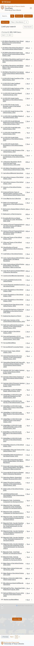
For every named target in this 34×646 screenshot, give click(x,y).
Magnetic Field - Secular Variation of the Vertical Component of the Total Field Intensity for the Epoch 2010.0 (13, 546)
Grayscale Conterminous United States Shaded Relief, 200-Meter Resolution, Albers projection (13, 467)
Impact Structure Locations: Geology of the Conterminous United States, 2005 (12, 484)
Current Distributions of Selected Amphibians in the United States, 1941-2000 (13, 311)
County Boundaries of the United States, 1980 (13, 290)
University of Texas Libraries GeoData (13, 9)
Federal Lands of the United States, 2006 (11, 332)
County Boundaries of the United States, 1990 (13, 295)
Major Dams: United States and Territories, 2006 (12, 569)
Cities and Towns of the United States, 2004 (12, 238)
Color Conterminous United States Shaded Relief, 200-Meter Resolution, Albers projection (13, 266)
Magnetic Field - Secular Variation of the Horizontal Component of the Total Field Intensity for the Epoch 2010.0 (13, 525)
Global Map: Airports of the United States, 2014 (13, 445)
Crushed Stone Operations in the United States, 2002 (13, 305)
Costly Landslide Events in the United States (12, 280)
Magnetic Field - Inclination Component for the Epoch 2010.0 (13, 512)
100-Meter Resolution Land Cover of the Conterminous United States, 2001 (13, 60)
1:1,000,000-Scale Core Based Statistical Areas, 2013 (12, 94)
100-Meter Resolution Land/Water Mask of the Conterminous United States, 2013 (13, 67)
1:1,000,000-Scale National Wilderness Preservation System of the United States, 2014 (13, 122)
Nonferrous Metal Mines (11, 599)
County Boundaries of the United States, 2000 (13, 300)
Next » (19, 32)
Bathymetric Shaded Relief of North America (14, 209)
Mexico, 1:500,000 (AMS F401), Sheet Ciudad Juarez (12, 578)
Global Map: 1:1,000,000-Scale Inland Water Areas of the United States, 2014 (13, 407)
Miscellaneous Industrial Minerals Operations (13, 583)
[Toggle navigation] (31, 8)
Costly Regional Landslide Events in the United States (14, 285)
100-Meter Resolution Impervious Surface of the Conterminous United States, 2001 (13, 54)
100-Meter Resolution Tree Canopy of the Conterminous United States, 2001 (13, 73)
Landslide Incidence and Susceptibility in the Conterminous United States (13, 495)
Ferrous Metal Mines (9, 343)
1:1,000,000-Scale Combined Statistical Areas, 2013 (11, 84)
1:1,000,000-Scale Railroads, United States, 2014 (12, 133)
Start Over (5, 22)
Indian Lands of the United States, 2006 (13, 489)
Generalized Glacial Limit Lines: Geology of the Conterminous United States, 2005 (12, 357)
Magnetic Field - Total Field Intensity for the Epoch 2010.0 (12, 552)
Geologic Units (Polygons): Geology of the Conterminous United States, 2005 (14, 385)
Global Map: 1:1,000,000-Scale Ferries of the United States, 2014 (13, 401)
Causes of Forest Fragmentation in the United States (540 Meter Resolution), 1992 (13, 232)
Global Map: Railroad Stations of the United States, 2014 (13, 455)
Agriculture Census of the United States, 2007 (13, 182)
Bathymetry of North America (12, 214)
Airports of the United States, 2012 (12, 187)
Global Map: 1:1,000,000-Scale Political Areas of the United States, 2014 (12, 420)
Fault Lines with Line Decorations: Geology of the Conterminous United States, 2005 (13, 326)
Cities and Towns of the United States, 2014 (12, 243)
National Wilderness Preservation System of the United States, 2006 (13, 594)
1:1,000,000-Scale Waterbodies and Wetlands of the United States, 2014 (14, 157)
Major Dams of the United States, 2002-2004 (13, 564)
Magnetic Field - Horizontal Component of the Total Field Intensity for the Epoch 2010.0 (12, 507)
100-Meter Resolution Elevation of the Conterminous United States (12, 48)
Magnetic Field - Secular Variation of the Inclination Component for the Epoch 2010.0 (13, 532)
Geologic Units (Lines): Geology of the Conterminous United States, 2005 (13, 378)
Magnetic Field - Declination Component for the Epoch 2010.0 (13, 501)
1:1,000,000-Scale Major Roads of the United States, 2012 (13, 116)
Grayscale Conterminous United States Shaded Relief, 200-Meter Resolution (13, 461)
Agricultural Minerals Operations (13, 173)
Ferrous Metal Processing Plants (13, 347)
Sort (3, 35)
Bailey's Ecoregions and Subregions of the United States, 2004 (13, 204)
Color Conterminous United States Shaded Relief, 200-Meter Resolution (14, 259)
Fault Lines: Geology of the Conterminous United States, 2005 (14, 320)
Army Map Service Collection (12, 198)
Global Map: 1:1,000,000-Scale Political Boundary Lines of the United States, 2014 (12, 427)
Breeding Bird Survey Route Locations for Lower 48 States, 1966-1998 (12, 219)
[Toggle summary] (31, 41)
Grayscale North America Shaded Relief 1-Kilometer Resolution (13, 473)
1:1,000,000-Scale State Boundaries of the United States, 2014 (13, 145)
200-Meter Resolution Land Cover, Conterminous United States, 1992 (14, 168)
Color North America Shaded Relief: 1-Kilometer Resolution (14, 271)
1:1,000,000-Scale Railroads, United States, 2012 (12, 128)
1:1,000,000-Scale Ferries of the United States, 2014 (13, 111)
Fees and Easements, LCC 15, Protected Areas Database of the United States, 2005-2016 (13, 338)
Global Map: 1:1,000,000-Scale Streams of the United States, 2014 (12, 440)
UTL (13, 643)
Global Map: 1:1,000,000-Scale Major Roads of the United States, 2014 (13, 414)
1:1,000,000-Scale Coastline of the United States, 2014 (13, 79)
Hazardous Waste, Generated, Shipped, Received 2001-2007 (12, 478)
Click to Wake (17, 619)
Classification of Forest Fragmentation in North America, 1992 (13, 249)
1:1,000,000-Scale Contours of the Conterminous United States (13, 89)
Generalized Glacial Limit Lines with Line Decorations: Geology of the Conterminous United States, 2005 (14, 365)
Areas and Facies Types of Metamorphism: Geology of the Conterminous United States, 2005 (14, 193)
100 (11, 35)
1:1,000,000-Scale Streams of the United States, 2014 (13, 151)
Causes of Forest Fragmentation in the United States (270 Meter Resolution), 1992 (13, 226)
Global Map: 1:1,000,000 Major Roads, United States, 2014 (12, 390)
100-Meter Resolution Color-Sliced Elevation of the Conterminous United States (12, 42)
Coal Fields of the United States (13, 254)
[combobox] (5, 16)
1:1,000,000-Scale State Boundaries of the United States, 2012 (13, 139)
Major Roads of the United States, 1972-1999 (13, 574)
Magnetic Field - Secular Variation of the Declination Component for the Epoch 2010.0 (13, 518)
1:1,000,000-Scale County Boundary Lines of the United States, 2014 (12, 106)
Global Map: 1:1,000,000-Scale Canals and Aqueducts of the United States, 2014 (12, 396)
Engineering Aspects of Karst (12, 316)
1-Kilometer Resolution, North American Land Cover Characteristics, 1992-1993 (12, 163)
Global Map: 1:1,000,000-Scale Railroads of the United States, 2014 (12, 433)
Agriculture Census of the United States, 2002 (13, 177)
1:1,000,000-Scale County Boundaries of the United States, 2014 (13, 100)
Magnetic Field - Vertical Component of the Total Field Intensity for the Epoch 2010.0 (12, 558)
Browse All (19, 16)
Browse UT (28, 16)
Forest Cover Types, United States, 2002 (11, 351)
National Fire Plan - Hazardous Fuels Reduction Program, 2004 (14, 588)
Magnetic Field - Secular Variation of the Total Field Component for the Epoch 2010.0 (13, 539)
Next (12, 637)
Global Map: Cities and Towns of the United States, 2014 (14, 450)
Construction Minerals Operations (13, 275)
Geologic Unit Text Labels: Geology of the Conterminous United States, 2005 (13, 372)
